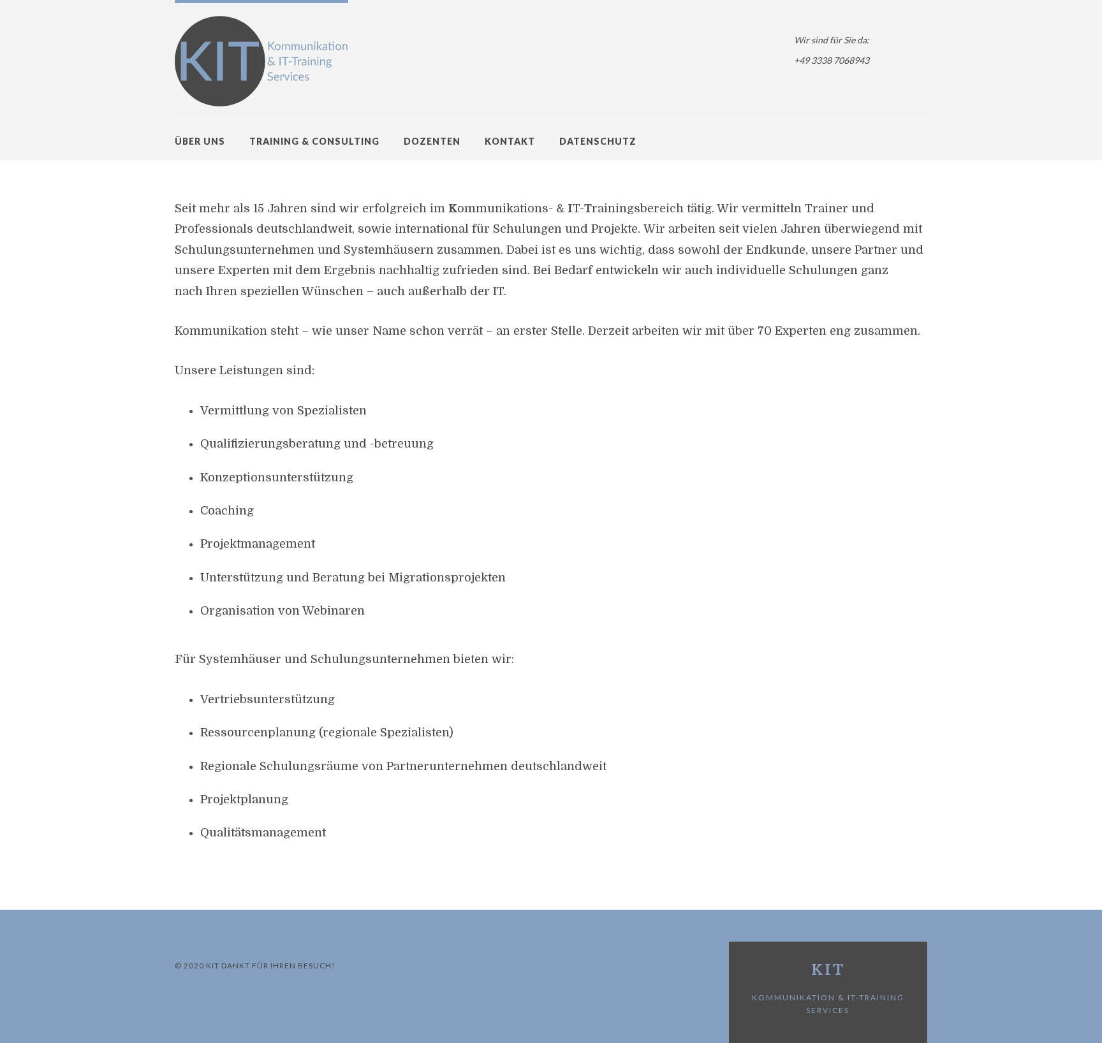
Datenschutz (597, 141)
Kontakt (510, 141)
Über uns (200, 141)
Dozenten (432, 141)
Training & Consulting (314, 141)
